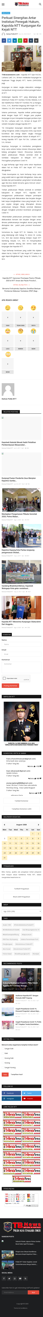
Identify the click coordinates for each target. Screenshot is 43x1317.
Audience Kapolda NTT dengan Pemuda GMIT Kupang (27, 997)
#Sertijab (36, 954)
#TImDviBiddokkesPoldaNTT (24, 925)
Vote (5, 1074)
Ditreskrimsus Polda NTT (24, 944)
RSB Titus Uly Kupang (10, 939)
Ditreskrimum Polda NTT (22, 949)
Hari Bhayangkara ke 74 (31, 930)
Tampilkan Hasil (17, 1074)
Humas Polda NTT (12, 34)
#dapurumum (26, 934)
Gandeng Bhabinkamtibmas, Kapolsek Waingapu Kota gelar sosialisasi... (17, 587)
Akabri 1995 (7, 925)
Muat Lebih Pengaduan (21, 897)
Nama (4, 640)
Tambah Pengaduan (21, 889)
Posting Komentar (10, 686)
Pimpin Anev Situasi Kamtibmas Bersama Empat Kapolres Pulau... (27, 1253)
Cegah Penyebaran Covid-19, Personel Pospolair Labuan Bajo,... (28, 1010)
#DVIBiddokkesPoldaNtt (11, 930)
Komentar (7, 635)
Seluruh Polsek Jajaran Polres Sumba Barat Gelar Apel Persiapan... (28, 1243)
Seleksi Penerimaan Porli (29, 939)
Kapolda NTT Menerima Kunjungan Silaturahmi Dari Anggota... (21, 623)
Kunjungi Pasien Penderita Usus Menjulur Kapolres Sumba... (19, 479)
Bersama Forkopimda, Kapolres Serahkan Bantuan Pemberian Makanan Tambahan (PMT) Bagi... (21, 290)
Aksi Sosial (6, 949)
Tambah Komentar (21, 801)
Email (4, 650)
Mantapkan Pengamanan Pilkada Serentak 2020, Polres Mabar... (19, 515)
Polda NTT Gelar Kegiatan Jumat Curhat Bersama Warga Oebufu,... (27, 1263)
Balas (31, 766)
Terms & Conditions (20, 1308)
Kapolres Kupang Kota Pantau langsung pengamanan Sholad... (18, 551)
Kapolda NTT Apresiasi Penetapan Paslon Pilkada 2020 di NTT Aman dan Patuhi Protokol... (21, 279)
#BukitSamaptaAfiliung (11, 934)
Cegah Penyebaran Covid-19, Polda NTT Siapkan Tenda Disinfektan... (28, 1023)
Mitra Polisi (6, 13)
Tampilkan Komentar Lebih (21, 809)
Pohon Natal (7, 954)
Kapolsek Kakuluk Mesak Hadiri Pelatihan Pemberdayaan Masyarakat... (19, 443)
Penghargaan (7, 944)
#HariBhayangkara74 (22, 954)
